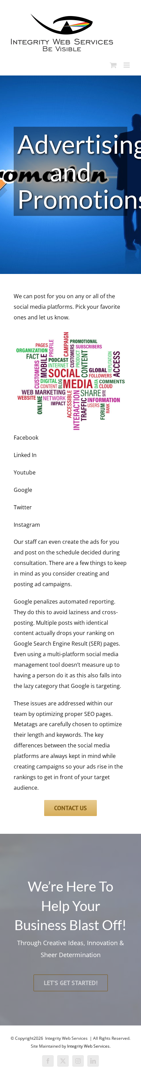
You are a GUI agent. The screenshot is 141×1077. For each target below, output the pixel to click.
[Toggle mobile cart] (113, 65)
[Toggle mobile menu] (127, 65)
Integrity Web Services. (89, 1046)
